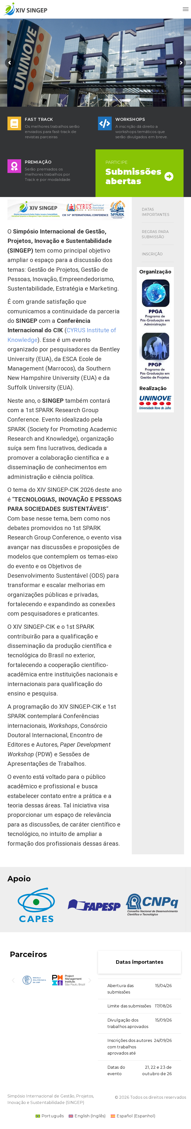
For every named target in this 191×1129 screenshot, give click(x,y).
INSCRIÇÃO (152, 254)
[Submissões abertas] (169, 176)
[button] (13, 980)
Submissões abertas (133, 176)
